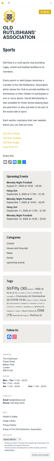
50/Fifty (17, 288)
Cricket (10, 243)
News (10, 253)
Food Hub (11, 307)
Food (41, 303)
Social (10, 257)
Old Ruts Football (12, 138)
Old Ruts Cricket (11, 133)
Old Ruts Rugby (11, 142)
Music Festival (30, 311)
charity (23, 293)
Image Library (9, 420)
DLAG (36, 300)
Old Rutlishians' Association (19, 32)
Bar (17, 293)
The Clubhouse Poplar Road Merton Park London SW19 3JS (10, 364)
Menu (46, 12)
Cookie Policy (9, 450)
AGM (39, 288)
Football (19, 307)
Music (19, 311)
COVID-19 (18, 299)
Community (23, 296)
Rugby (26, 315)
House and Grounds (17, 248)
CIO (29, 293)
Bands (11, 292)
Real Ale (17, 315)
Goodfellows (29, 307)
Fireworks (34, 303)
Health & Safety (10, 416)
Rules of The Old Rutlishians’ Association (22, 429)
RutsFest (36, 315)
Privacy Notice (9, 424)
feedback (25, 303)
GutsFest (39, 306)
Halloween (11, 311)
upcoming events (16, 262)
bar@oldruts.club (17, 399)
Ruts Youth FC (10, 147)
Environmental (15, 303)
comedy (37, 292)
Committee (11, 296)
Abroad (31, 289)
